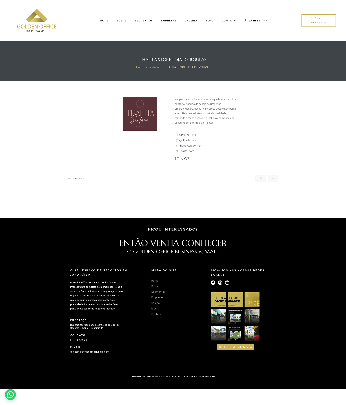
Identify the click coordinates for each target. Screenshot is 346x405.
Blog (209, 20)
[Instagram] (220, 282)
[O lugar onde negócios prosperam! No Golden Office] (235, 299)
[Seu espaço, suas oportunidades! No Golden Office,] (218, 299)
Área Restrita (256, 20)
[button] (318, 20)
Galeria (191, 20)
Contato (229, 20)
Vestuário (154, 67)
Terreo (79, 178)
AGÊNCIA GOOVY (159, 376)
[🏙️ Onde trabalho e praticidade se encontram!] (252, 333)
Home (104, 20)
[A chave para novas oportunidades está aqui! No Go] (252, 299)
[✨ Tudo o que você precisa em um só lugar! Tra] (235, 333)
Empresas (169, 20)
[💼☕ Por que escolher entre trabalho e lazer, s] (218, 333)
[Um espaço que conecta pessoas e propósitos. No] (252, 316)
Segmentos (144, 20)
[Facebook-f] (213, 282)
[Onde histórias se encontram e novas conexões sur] (218, 316)
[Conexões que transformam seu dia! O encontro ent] (235, 316)
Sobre (122, 20)
